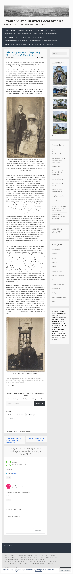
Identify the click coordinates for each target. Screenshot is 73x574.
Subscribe (39, 403)
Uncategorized (56, 288)
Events (54, 258)
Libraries (54, 266)
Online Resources (10, 34)
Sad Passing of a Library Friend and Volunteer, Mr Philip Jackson (59, 160)
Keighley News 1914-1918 (36, 44)
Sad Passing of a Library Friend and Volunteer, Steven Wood (58, 172)
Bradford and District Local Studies (33, 21)
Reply (8, 477)
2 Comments (42, 57)
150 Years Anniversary (11, 37)
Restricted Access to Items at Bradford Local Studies (13, 440)
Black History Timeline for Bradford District (43, 41)
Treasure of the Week (58, 284)
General (9, 431)
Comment (38, 530)
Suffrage (16, 431)
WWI (53, 301)
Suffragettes (23, 431)
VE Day (54, 292)
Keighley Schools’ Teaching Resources (32, 37)
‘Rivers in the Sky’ (56, 166)
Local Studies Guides (24, 34)
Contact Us (49, 44)
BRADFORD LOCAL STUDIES (25, 30)
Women (29, 431)
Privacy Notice (8, 546)
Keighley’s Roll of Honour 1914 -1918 (16, 41)
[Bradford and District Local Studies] (36, 16)
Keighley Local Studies (41, 30)
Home (6, 30)
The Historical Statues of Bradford (16, 44)
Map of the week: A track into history (36, 439)
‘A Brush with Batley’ (57, 179)
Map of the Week (56, 271)
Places (54, 280)
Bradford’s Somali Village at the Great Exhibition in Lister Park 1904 (59, 208)
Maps (35, 34)
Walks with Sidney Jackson (59, 297)
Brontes (54, 253)
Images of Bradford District (48, 34)
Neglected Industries (58, 275)
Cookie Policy (38, 571)
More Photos (55, 136)
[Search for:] (59, 53)
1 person (14, 473)
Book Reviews (56, 249)
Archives (53, 30)
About (13, 30)
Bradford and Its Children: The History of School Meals (58, 216)
